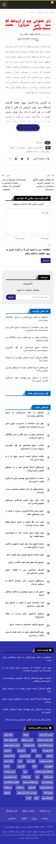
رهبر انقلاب (26, 776)
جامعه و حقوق (28, 811)
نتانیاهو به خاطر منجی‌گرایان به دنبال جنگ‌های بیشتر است (26, 318)
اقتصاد (24, 818)
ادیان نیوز (21, 750)
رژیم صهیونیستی (10, 776)
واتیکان (7, 792)
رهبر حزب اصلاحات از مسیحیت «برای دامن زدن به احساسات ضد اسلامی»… (26, 329)
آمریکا (26, 734)
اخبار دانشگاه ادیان (45, 745)
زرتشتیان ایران (47, 782)
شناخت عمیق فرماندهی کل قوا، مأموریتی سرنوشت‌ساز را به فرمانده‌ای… (26, 349)
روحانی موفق (45, 151)
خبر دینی (21, 766)
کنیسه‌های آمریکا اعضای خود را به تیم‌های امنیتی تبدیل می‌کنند (26, 369)
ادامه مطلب (28, 127)
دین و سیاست (10, 771)
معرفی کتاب (48, 792)
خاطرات (12, 147)
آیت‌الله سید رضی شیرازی (35, 147)
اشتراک (11, 297)
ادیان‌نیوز (8, 750)
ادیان (34, 750)
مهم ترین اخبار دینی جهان (27, 792)
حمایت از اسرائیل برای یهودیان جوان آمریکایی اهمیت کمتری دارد (26, 379)
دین (25, 771)
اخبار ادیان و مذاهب (45, 740)
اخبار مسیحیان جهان (12, 745)
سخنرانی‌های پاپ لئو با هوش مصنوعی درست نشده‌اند (28, 719)
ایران (20, 761)
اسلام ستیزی (25, 755)
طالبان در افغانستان (12, 782)
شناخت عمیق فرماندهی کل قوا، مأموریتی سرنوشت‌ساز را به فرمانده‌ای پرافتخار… (26, 679)
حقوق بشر (48, 766)
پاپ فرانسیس (47, 798)
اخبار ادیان (21, 147)
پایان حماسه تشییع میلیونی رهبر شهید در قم (25, 554)
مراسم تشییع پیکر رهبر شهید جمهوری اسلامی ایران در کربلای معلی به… (24, 545)
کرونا (36, 798)
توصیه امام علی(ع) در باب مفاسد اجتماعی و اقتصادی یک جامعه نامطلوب (14, 184)
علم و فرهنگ (11, 811)
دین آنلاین (39, 142)
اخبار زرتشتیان (29, 745)
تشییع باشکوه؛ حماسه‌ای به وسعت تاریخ (27, 624)
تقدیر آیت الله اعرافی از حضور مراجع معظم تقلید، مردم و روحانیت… (24, 523)
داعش (7, 766)
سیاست (45, 818)
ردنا (37, 776)
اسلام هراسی (9, 755)
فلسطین (32, 787)
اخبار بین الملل (27, 740)
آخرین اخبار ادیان (46, 734)
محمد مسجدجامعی (32, 151)
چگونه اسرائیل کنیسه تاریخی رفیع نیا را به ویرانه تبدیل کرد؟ (26, 359)
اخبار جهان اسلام (11, 740)
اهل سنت (30, 761)
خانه (34, 766)
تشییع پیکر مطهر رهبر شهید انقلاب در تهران (26, 562)
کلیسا (28, 798)
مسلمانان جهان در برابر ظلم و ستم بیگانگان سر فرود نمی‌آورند (26, 339)
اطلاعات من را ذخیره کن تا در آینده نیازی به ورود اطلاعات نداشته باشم (28, 252)
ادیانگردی (12, 818)
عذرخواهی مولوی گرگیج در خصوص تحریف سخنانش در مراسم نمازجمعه (43, 184)
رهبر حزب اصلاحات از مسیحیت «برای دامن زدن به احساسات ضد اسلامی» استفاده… (26, 669)
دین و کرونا (48, 776)
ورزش (34, 818)
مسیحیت (8, 787)
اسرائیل (49, 755)
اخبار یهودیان (47, 750)
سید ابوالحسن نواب (30, 782)
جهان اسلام (9, 761)
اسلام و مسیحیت (46, 761)
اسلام (38, 755)
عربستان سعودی (46, 787)
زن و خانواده (45, 811)
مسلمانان (20, 787)
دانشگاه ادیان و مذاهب (43, 771)
